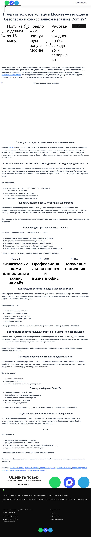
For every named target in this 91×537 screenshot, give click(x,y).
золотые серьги (8, 470)
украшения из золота (23, 470)
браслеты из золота (63, 468)
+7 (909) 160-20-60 (23, 484)
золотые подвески (79, 468)
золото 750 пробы (32, 468)
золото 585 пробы (17, 468)
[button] (85, 8)
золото (11, 147)
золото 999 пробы (47, 468)
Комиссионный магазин (11, 75)
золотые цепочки (39, 470)
